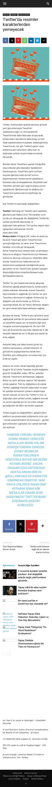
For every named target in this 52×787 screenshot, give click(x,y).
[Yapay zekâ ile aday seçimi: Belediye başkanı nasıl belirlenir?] (10, 590)
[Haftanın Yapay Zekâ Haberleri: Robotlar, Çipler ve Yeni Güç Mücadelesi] (10, 622)
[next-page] (9, 654)
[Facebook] (5, 40)
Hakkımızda (17, 773)
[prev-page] (4, 654)
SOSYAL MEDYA (24, 15)
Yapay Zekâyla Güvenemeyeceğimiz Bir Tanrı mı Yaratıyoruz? (31, 643)
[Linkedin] (31, 40)
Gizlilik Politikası (37, 779)
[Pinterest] (18, 40)
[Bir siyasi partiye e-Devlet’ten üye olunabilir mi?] (10, 604)
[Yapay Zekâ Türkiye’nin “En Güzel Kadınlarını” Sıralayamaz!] (10, 630)
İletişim (26, 779)
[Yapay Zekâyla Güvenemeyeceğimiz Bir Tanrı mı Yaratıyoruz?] (10, 643)
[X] (12, 40)
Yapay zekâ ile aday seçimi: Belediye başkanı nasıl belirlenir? (32, 590)
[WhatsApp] (24, 40)
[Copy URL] (44, 40)
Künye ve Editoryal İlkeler (37, 776)
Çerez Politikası (14, 779)
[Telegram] (37, 40)
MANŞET (14, 15)
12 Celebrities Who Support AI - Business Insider (25, 739)
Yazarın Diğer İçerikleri (28, 565)
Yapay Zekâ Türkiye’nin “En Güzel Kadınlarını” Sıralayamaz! (32, 630)
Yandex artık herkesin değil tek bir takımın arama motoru (39, 549)
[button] (4, 3)
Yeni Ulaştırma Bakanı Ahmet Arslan (12, 548)
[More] (43, 526)
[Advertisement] (26, 686)
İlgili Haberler (9, 565)
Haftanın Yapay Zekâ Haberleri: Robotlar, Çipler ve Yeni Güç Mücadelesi (33, 617)
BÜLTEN (6, 15)
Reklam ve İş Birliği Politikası (14, 776)
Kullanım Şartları (30, 773)
